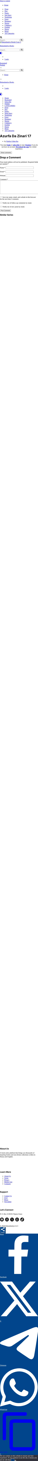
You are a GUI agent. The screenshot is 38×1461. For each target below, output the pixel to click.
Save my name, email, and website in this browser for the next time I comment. (18, 198)
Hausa (7, 29)
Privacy (6, 1180)
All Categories (9, 33)
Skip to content (5, 1)
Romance (8, 21)
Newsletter (7, 1202)
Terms (6, 1178)
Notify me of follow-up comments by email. (17, 203)
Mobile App (8, 1182)
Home (7, 98)
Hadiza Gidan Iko (12, 141)
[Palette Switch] (19, 53)
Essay (7, 19)
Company (7, 1184)
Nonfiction (8, 17)
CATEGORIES (10, 106)
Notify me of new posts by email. (14, 207)
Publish (2, 65)
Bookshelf (3, 63)
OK (13, 1460)
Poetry (7, 13)
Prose (6, 9)
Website (2, 176)
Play (6, 11)
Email (2, 172)
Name (2, 168)
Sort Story (8, 15)
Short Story (8, 113)
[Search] (1, 38)
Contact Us (8, 1196)
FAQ (6, 1198)
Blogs (7, 31)
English (7, 27)
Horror (7, 23)
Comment (4, 179)
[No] (15, 1460)
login (9, 145)
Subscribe (8, 102)
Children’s (8, 25)
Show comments (6, 152)
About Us (7, 1176)
